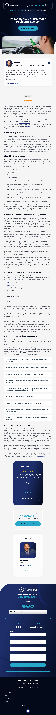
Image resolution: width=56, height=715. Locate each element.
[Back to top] (28, 710)
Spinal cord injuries (12, 282)
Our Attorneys (34, 680)
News (29, 683)
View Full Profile (25, 565)
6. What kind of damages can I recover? (19, 396)
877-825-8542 (28, 518)
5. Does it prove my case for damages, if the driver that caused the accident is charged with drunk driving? (27, 389)
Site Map (6, 701)
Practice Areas (21, 683)
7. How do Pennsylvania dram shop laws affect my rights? (25, 403)
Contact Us (36, 683)
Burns (8, 293)
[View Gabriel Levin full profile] (9, 60)
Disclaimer (6, 695)
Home (5, 10)
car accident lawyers (24, 123)
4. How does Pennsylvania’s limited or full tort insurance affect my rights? (27, 381)
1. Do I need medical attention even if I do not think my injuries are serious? (26, 360)
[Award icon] (28, 95)
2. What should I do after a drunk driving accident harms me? (26, 367)
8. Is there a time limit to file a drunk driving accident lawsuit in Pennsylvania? (27, 410)
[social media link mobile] (24, 606)
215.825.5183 (39, 5)
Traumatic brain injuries (13, 299)
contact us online (30, 126)
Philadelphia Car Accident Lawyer (16, 10)
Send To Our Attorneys (28, 665)
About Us (25, 680)
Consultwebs (31, 705)
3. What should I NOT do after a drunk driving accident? (25, 374)
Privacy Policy (7, 692)
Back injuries (10, 285)
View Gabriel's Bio (11, 83)
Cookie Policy (7, 698)
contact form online (43, 456)
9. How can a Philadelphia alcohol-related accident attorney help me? (26, 418)
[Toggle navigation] (49, 5)
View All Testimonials (28, 498)
